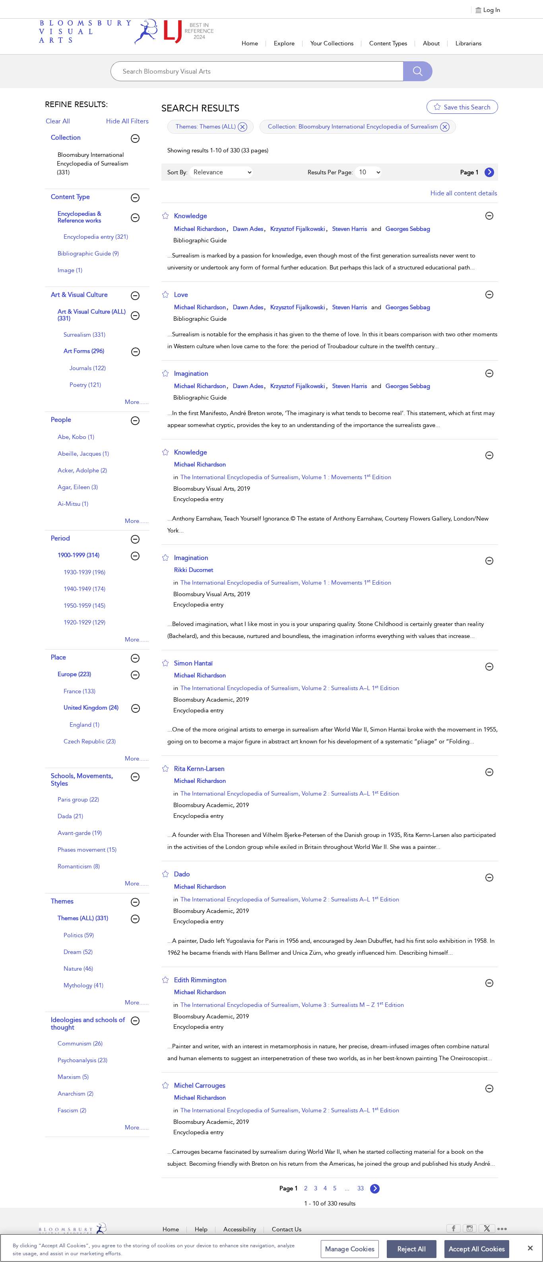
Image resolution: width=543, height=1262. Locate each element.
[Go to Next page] (489, 172)
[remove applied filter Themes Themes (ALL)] (242, 127)
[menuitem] (96, 167)
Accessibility (239, 1229)
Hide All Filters (127, 121)
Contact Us (286, 1229)
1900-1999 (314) (78, 555)
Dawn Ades (248, 228)
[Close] (530, 1248)
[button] (165, 216)
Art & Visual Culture (79, 294)
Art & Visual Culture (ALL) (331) (92, 315)
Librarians (468, 43)
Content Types (388, 43)
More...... (137, 402)
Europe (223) (74, 674)
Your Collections (331, 43)
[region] (271, 1248)
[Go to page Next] (375, 1189)
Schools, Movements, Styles (82, 779)
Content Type (70, 197)
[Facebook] (453, 1227)
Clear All (58, 121)
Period (60, 538)
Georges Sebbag (408, 228)
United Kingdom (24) (91, 707)
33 (360, 1188)
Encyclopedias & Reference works (79, 217)
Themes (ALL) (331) (83, 918)
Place (58, 657)
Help (201, 1229)
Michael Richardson (200, 228)
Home (250, 43)
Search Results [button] (200, 108)
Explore (284, 43)
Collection (66, 137)
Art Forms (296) (84, 351)
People (61, 419)
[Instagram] (469, 1227)
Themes (62, 901)
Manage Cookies (349, 1249)
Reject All (412, 1249)
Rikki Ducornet (193, 569)
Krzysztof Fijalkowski (297, 228)
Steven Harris (349, 228)
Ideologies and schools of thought (88, 1023)
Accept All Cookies (477, 1249)
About (431, 43)
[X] (487, 1227)
